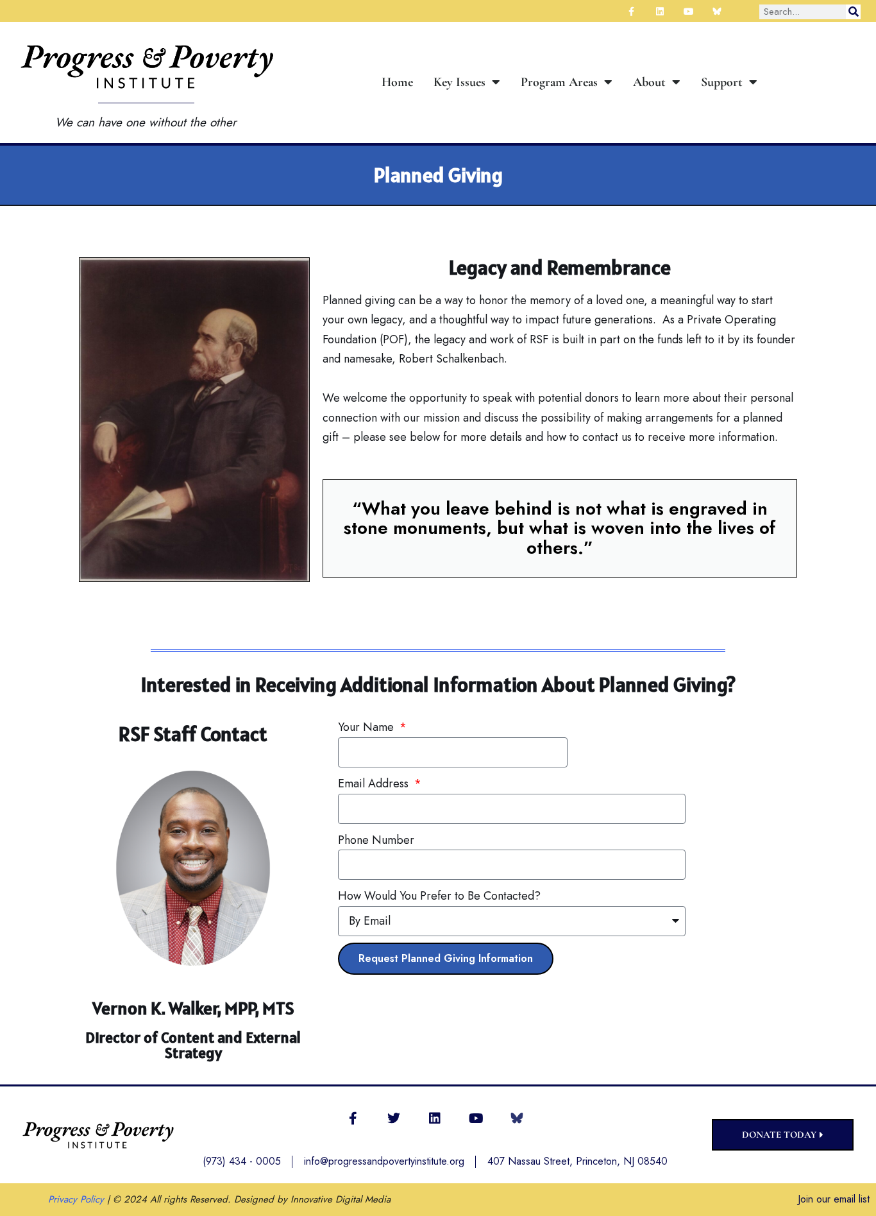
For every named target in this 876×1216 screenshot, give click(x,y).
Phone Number (376, 840)
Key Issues (459, 82)
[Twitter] (393, 1118)
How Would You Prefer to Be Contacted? (439, 895)
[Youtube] (475, 1118)
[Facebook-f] (352, 1118)
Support (722, 82)
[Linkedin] (434, 1118)
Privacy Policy (76, 1199)
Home (397, 82)
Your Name (367, 727)
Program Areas (559, 82)
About (649, 82)
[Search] (853, 11)
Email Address (375, 783)
